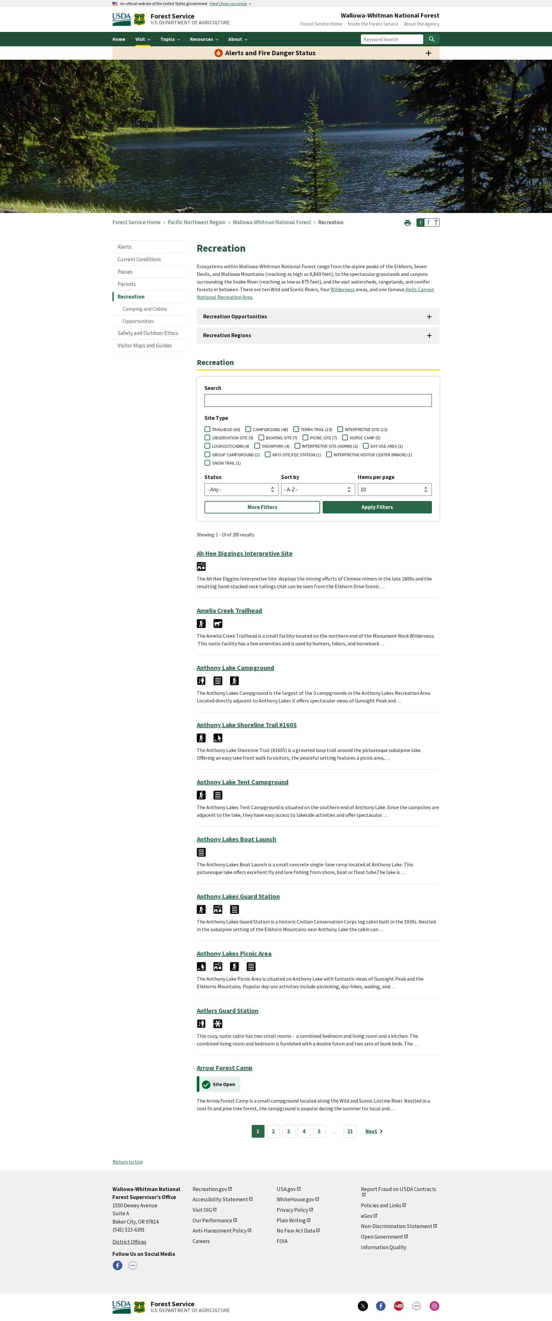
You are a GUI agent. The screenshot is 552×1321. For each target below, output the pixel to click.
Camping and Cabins (145, 309)
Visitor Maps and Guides (145, 345)
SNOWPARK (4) (275, 446)
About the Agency (422, 24)
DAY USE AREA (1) (387, 446)
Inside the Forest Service (373, 24)
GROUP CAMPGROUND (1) (236, 455)
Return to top (127, 1161)
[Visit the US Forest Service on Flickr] (416, 1306)
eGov (366, 1215)
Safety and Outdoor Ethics (148, 333)
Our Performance (212, 1220)
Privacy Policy (292, 1209)
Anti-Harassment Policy (220, 1230)
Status (212, 477)
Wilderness (343, 289)
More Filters (262, 507)
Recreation (131, 296)
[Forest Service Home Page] (139, 19)
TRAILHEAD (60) (226, 429)
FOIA (282, 1241)
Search (212, 387)
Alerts (124, 246)
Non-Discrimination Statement (396, 1226)
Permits (127, 284)
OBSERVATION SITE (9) (232, 438)
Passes (125, 271)
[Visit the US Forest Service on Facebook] (381, 1306)
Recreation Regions (227, 335)
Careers (201, 1241)
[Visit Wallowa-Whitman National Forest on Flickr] (133, 1265)
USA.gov (286, 1189)
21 (350, 1131)
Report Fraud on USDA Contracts (398, 1189)
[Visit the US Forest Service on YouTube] (399, 1306)
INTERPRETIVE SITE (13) (366, 429)
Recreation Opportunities (235, 316)
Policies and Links (381, 1205)
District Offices (129, 1241)
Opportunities (138, 321)
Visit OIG (202, 1209)
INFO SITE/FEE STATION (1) (296, 455)
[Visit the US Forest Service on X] (363, 1306)
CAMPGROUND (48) (270, 429)
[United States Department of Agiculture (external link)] (123, 19)
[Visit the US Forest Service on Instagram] (434, 1306)
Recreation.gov (210, 1189)
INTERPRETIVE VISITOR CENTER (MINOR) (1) (373, 455)
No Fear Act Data (296, 1230)
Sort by (290, 477)
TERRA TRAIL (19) (316, 429)
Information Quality (383, 1247)
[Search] (432, 39)
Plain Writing (291, 1220)
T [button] (420, 222)
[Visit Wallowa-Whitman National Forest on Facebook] (117, 1265)
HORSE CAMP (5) (365, 438)
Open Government (382, 1236)
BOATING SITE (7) (281, 438)
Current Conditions (139, 259)
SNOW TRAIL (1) (226, 463)
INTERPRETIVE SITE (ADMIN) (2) (330, 446)
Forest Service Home (321, 24)
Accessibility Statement (220, 1199)
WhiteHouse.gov (295, 1199)
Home (118, 39)
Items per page (376, 477)
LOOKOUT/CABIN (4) (230, 446)
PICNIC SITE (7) (323, 438)
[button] (407, 222)
